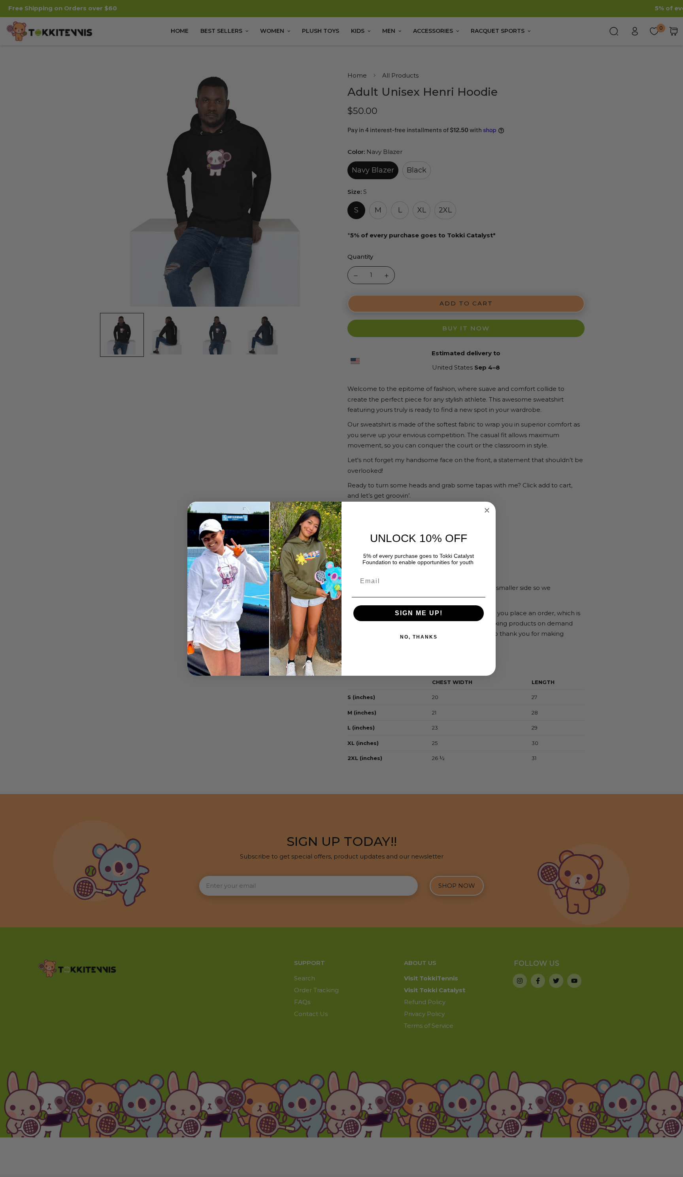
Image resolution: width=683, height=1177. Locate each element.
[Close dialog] (487, 510)
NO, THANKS (419, 637)
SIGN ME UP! (419, 613)
